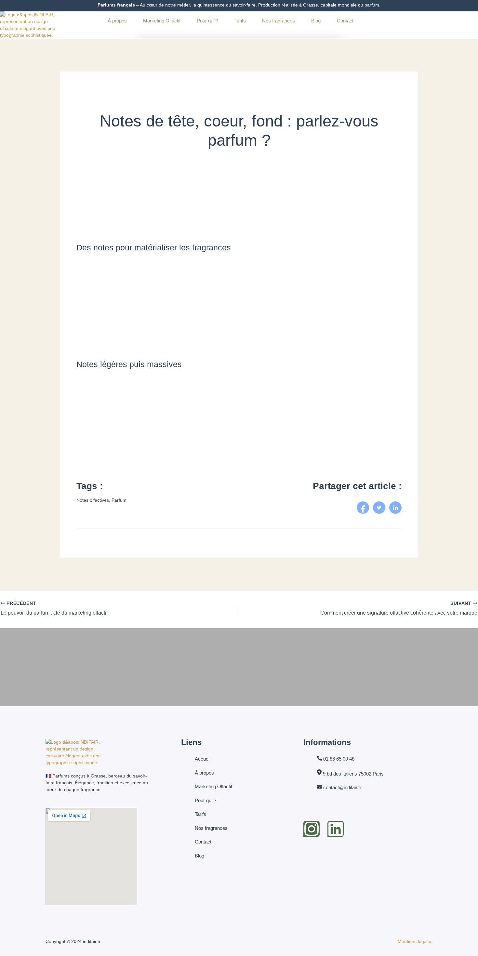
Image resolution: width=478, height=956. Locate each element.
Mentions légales (415, 941)
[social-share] (363, 507)
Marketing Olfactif (161, 20)
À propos (117, 20)
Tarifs (240, 20)
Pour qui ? (207, 20)
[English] (378, 21)
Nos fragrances (278, 20)
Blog (316, 20)
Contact (345, 20)
